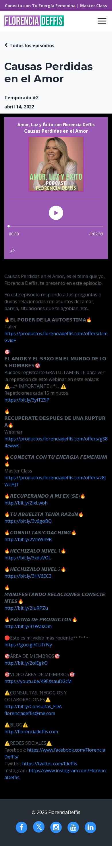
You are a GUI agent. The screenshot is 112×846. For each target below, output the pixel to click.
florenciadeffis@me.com (29, 713)
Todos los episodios (31, 45)
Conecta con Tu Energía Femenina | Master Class (56, 5)
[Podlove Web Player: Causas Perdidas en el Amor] (56, 188)
